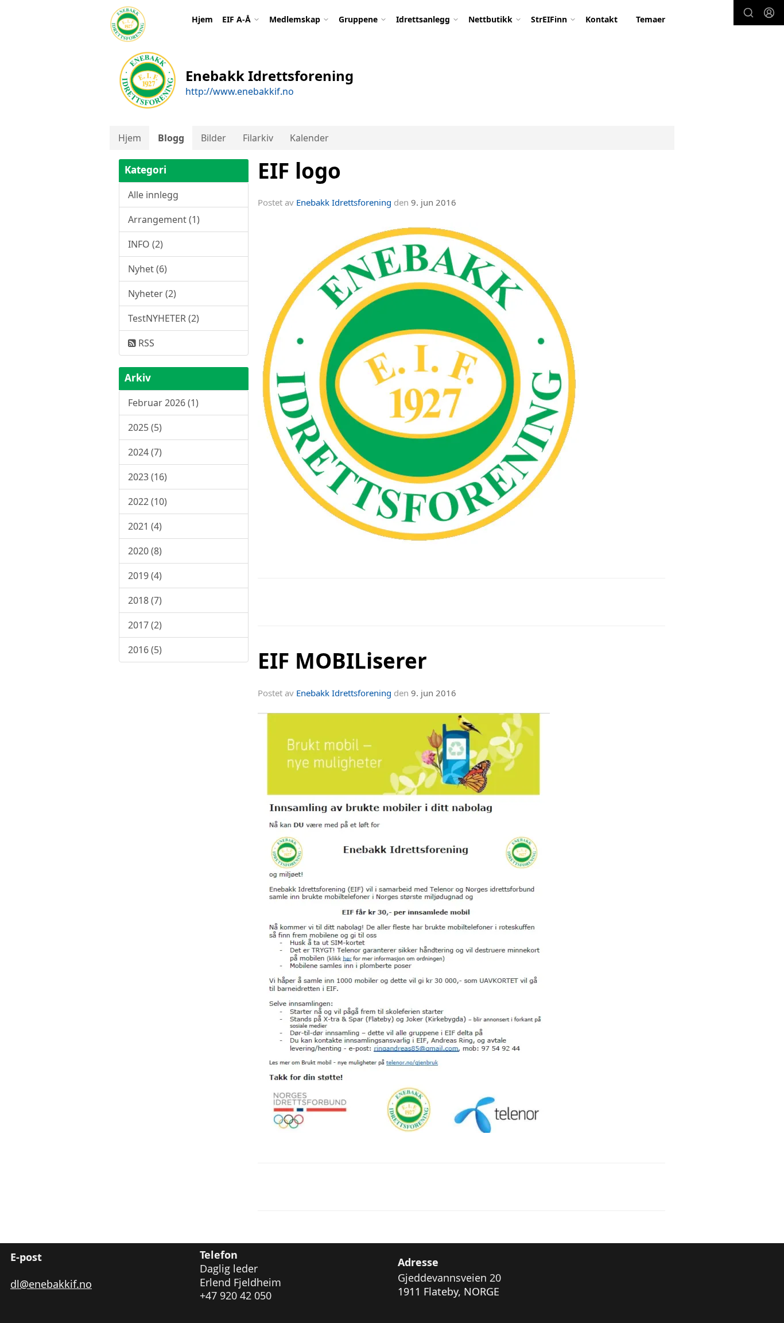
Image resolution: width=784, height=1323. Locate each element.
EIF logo (299, 170)
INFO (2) (145, 244)
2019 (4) (145, 575)
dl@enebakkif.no (51, 1284)
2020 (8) (145, 551)
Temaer (650, 19)
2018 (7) (145, 600)
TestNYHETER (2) (163, 318)
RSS (145, 343)
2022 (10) (147, 501)
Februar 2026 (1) (163, 402)
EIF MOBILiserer (342, 660)
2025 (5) (145, 427)
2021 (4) (145, 526)
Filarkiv (258, 138)
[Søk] (748, 12)
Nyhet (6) (147, 269)
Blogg (171, 138)
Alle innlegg (153, 194)
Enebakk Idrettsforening (343, 202)
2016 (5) (145, 649)
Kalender (309, 138)
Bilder (213, 138)
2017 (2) (145, 625)
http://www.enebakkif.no (239, 91)
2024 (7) (145, 452)
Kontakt (601, 19)
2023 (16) (147, 476)
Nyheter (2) (152, 293)
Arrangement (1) (164, 219)
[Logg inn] (769, 12)
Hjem (202, 19)
